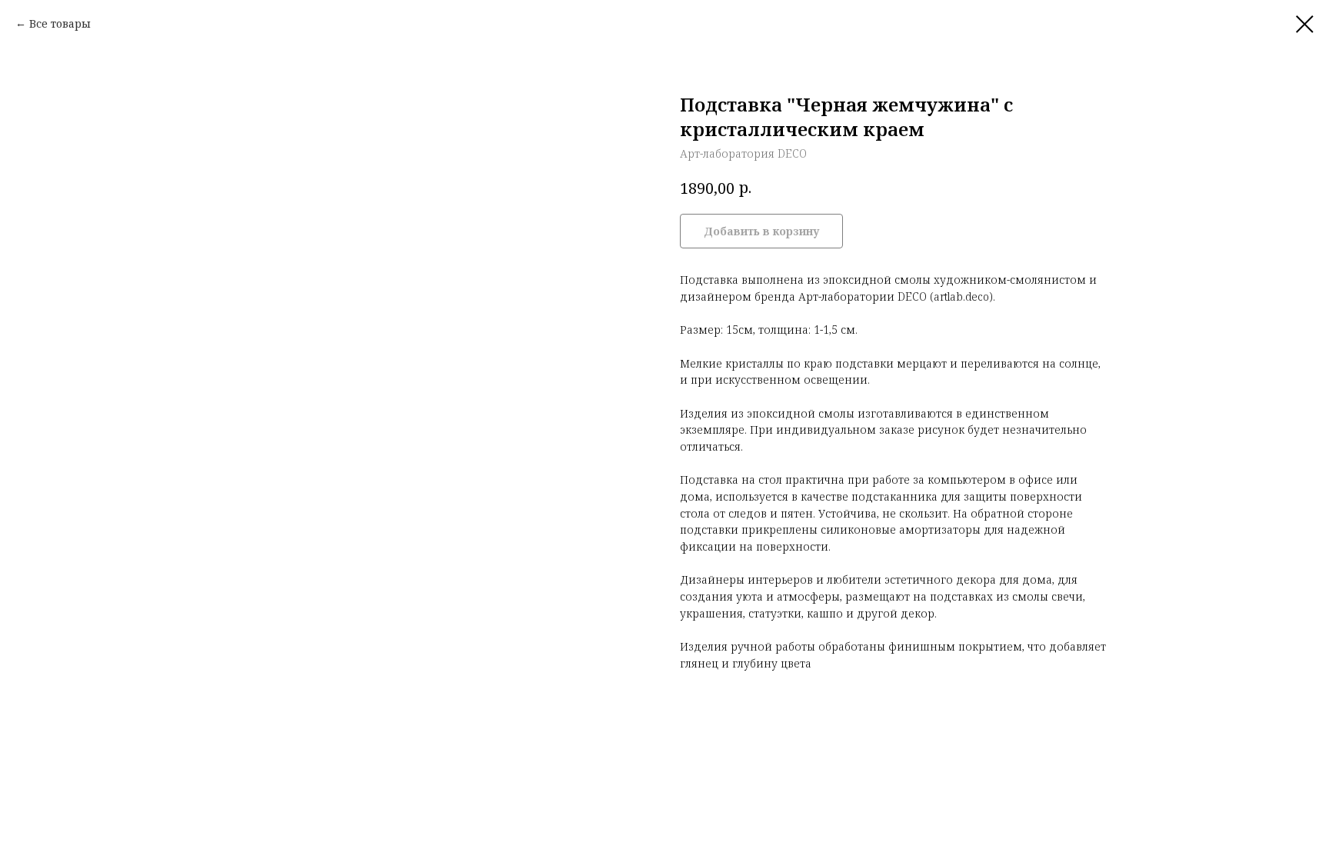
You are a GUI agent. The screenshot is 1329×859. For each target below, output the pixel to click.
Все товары (60, 23)
